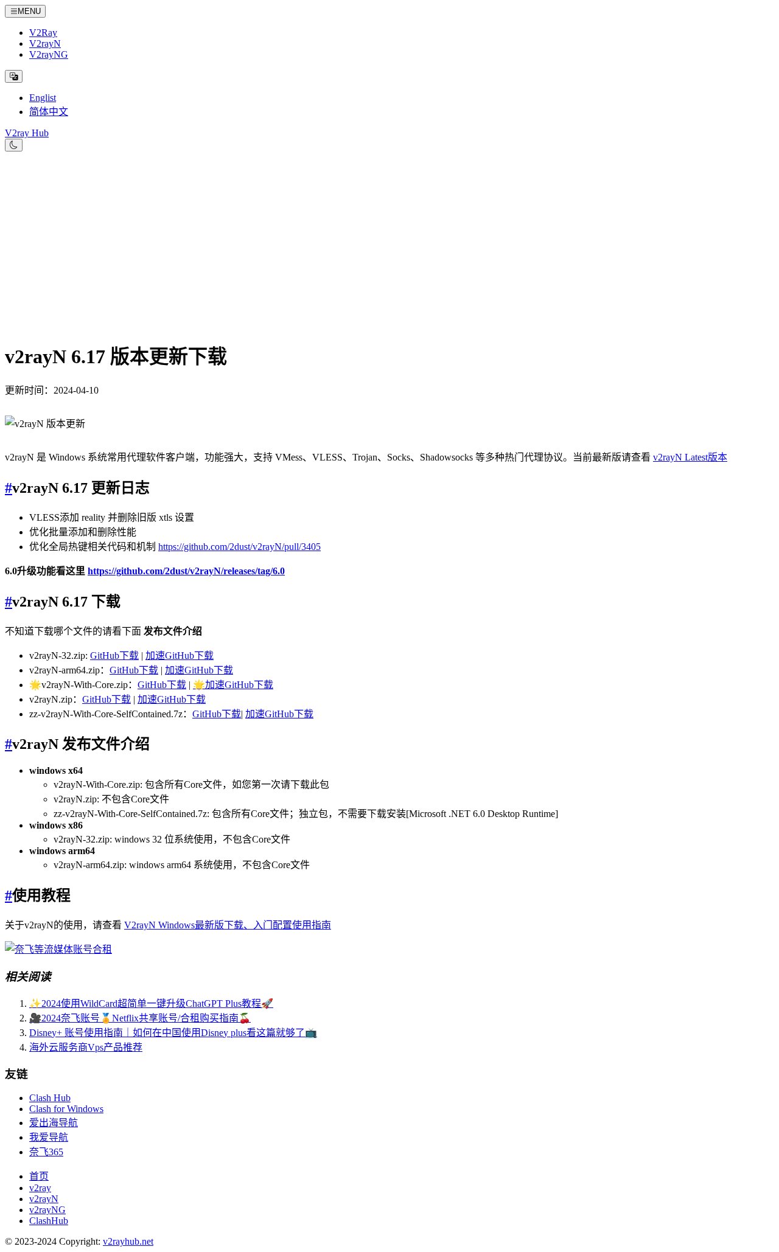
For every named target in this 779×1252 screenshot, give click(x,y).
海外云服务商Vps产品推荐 (85, 1047)
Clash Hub (50, 1098)
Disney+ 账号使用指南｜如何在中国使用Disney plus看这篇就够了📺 (173, 1033)
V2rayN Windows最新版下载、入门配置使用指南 (227, 925)
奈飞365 (46, 1152)
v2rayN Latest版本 (690, 457)
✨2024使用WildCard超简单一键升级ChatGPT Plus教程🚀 (151, 1003)
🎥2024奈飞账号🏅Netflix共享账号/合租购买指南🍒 (140, 1018)
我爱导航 (48, 1137)
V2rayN (45, 43)
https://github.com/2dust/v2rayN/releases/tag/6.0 (186, 571)
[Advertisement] (389, 243)
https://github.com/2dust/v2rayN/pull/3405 (239, 546)
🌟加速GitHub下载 (233, 685)
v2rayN (43, 1199)
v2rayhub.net (128, 1241)
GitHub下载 (114, 655)
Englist (42, 97)
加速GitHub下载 (179, 655)
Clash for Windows (66, 1109)
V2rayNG (48, 54)
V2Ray (43, 32)
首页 (39, 1176)
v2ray (40, 1188)
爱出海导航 (53, 1123)
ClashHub (48, 1220)
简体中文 (48, 111)
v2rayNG (47, 1210)
